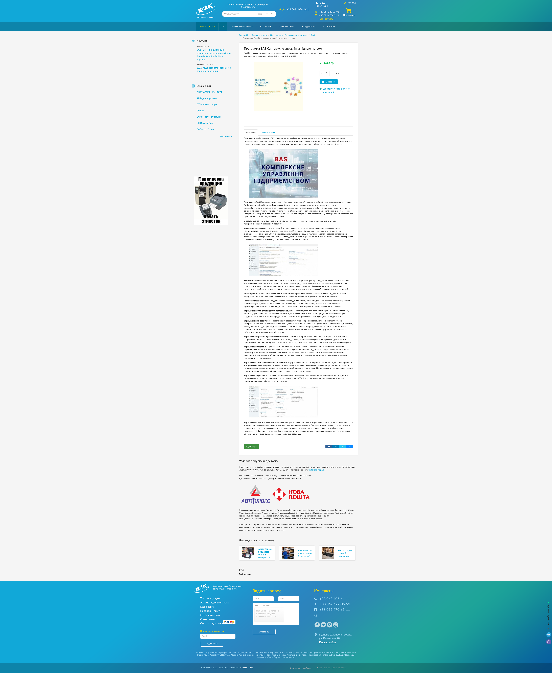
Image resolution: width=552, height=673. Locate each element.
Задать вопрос (251, 447)
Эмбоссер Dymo (205, 129)
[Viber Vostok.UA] (548, 641)
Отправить (264, 632)
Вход (322, 3)
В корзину (330, 82)
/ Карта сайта (246, 668)
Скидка (200, 111)
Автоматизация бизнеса (242, 27)
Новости (202, 41)
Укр (349, 3)
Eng (353, 3)
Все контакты (327, 19)
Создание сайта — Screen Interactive (331, 668)
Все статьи (225, 137)
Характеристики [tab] (267, 132)
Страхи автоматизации (209, 117)
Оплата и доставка (211, 623)
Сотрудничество (308, 27)
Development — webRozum (300, 668)
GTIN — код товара (207, 104)
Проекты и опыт (286, 27)
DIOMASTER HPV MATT (209, 92)
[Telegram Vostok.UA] (548, 634)
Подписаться (212, 644)
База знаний (265, 27)
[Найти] (272, 14)
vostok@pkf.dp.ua (316, 470)
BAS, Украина (245, 574)
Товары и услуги (207, 27)
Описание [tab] (250, 132)
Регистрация (322, 6)
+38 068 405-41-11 (335, 599)
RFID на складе (205, 123)
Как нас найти (327, 642)
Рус (344, 3)
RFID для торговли (207, 98)
